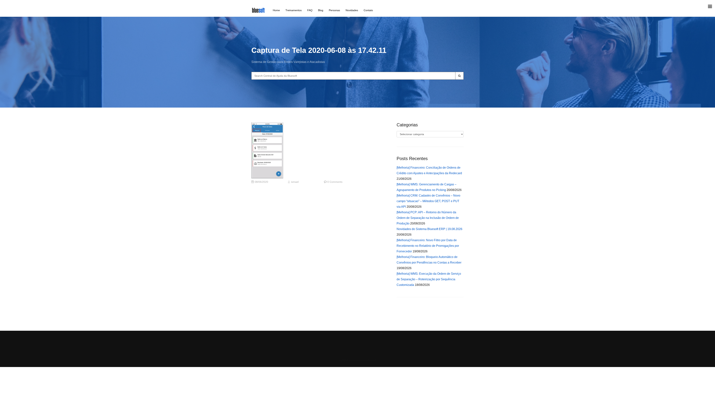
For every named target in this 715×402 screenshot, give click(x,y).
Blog (320, 10)
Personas (334, 10)
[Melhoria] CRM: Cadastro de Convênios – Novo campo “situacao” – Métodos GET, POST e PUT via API (428, 201)
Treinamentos (293, 10)
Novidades (352, 10)
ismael (295, 182)
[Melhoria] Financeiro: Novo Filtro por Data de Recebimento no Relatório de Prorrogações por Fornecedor (428, 246)
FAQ (309, 10)
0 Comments (334, 182)
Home (276, 10)
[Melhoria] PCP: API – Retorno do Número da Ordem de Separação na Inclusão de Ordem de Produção (428, 218)
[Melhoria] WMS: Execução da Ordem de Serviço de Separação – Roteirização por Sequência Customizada (429, 279)
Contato (368, 10)
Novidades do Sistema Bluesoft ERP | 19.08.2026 (429, 229)
